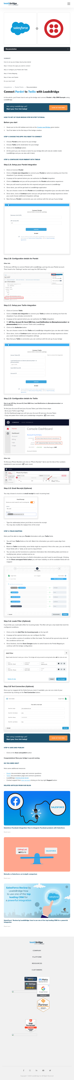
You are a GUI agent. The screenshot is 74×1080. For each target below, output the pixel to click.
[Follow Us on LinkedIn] (36, 1070)
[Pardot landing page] (20, 28)
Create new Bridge (44, 127)
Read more (7, 832)
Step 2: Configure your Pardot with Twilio (15, 70)
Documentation (11, 49)
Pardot (9, 773)
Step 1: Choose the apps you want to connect (17, 66)
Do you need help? (9, 81)
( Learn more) (49, 415)
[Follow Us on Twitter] (50, 1070)
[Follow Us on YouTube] (43, 1070)
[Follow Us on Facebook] (23, 1070)
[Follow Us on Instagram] (30, 1070)
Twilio (9, 776)
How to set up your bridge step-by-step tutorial (17, 62)
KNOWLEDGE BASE (22, 778)
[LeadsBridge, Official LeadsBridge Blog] (11, 4)
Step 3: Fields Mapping (10, 73)
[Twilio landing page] (53, 28)
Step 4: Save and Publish (11, 77)
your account (25, 780)
